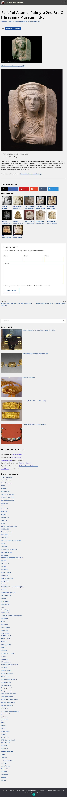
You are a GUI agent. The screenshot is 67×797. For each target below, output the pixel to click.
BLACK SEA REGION (7, 497)
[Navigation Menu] (64, 2)
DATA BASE (4, 21)
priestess (3, 725)
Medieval (4, 642)
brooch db (4, 511)
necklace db (4, 659)
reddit (35, 189)
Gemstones (4, 584)
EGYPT (3, 561)
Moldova (3, 647)
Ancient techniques (6, 483)
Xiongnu (3, 780)
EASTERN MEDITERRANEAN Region (12, 558)
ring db (3, 728)
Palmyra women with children (9, 699)
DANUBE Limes (6, 535)
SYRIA (3, 754)
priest (2, 722)
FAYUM (3, 566)
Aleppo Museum (6, 480)
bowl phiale (4, 503)
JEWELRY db (5, 613)
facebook (14, 189)
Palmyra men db (6, 682)
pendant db (4, 720)
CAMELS (4, 520)
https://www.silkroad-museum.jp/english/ (12, 66)
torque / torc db (5, 766)
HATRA (3, 598)
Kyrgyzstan (4, 624)
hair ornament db (6, 595)
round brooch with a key (13, 28)
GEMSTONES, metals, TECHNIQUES (12, 587)
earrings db (4, 555)
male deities (4, 630)
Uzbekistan (4, 774)
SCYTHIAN (4, 746)
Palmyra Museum (6, 685)
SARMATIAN (5, 737)
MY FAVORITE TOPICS (8, 653)
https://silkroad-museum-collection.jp (31, 174)
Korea (3, 621)
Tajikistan (4, 757)
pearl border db (5, 714)
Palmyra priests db (6, 688)
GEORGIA (4, 589)
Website (46, 256)
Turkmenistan (5, 769)
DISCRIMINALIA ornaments (9, 549)
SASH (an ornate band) (8, 740)
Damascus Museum (7, 532)
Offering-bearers (6, 662)
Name (6, 256)
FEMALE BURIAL (6, 572)
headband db (5, 601)
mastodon (54, 189)
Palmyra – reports (6, 670)
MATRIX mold (5, 633)
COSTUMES (5, 529)
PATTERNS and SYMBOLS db (10, 711)
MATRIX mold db (6, 636)
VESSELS (4, 777)
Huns (2, 607)
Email (26, 256)
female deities (5, 575)
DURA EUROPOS (6, 552)
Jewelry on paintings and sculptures (11, 615)
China (3, 523)
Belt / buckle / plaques (7, 494)
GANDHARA (5, 581)
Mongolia (4, 650)
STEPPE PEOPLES (7, 751)
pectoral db (4, 717)
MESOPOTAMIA (6, 644)
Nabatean (4, 656)
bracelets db (4, 509)
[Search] (64, 321)
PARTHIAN (4, 708)
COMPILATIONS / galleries (9, 526)
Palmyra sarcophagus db (8, 693)
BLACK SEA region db (7, 500)
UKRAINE (4, 771)
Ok (34, 794)
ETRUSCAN (5, 563)
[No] (65, 793)
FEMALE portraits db (7, 578)
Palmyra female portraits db (22, 21)
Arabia (3, 485)
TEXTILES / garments (7, 760)
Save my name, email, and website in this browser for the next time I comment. (27, 286)
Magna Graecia (5, 627)
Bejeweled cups (6, 491)
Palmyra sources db (7, 696)
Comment (7, 263)
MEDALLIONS (5, 639)
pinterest (25, 189)
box (2, 506)
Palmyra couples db (7, 673)
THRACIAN (4, 763)
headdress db (5, 604)
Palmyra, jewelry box (7, 705)
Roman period (5, 731)
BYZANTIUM (5, 517)
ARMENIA (4, 488)
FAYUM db (4, 569)
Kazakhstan (4, 618)
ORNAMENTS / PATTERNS (9, 665)
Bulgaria (3, 514)
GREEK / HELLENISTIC (8, 592)
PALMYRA (4, 667)
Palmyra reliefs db (35, 21)
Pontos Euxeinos (6, 460)
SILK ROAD (4, 748)
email (44, 189)
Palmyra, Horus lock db (8, 702)
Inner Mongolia (5, 610)
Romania (4, 734)
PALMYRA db (11, 21)
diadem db (4, 546)
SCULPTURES (5, 743)
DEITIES (3, 543)
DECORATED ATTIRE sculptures (11, 540)
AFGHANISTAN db (6, 477)
